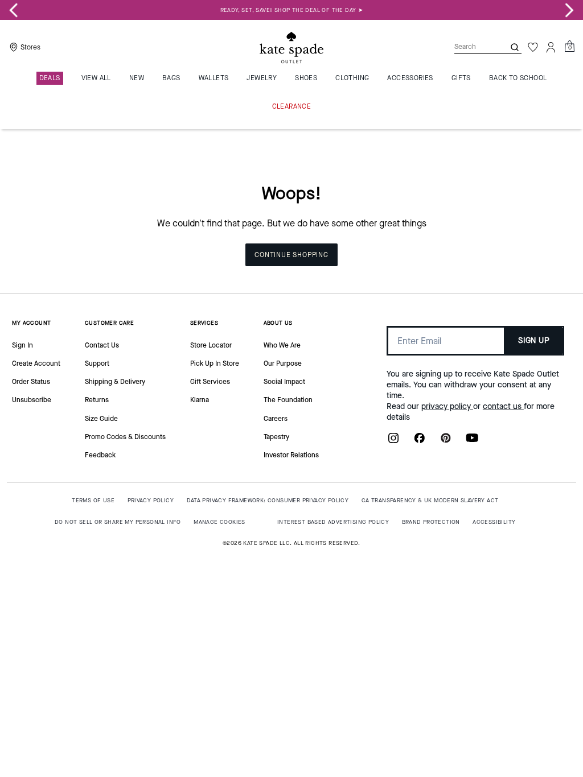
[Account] (551, 47)
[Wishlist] (533, 47)
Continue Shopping (291, 254)
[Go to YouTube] (472, 441)
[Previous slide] (14, 10)
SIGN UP (533, 340)
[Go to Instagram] (393, 441)
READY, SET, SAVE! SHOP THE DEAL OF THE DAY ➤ (291, 10)
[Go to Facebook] (419, 441)
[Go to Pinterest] (446, 441)
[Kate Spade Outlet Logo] (291, 47)
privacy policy (447, 406)
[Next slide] (569, 10)
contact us (503, 406)
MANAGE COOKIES (219, 522)
